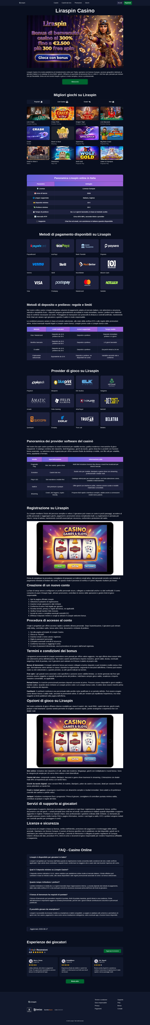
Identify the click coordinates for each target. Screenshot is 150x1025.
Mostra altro (75, 981)
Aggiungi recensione (112, 951)
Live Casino (61, 101)
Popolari (37, 101)
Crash (86, 101)
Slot (110, 101)
